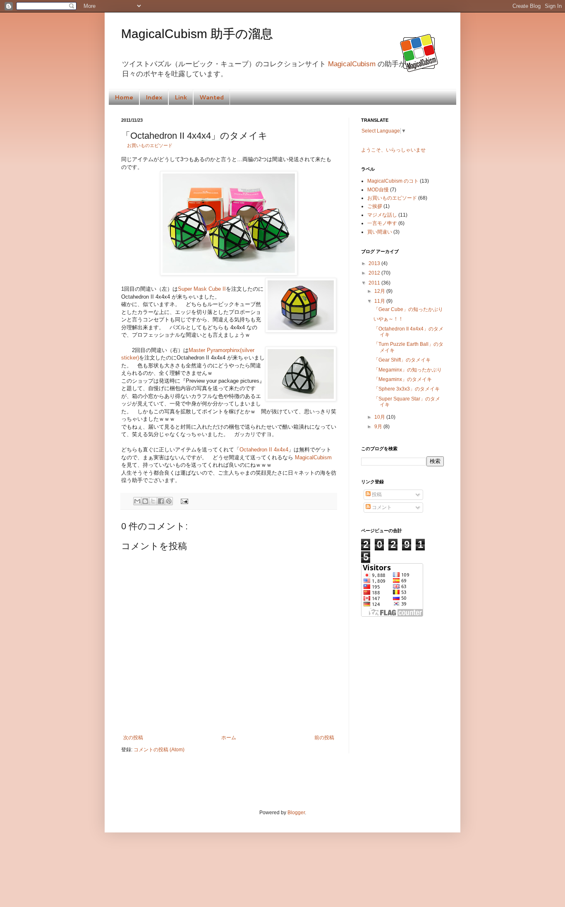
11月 (380, 301)
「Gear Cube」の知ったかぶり (408, 309)
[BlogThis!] (145, 501)
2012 (375, 273)
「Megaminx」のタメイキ (402, 379)
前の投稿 (324, 738)
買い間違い (379, 232)
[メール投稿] (183, 500)
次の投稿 (133, 738)
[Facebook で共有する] (161, 501)
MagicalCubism (352, 64)
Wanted (211, 97)
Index (154, 97)
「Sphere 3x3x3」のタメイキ (406, 389)
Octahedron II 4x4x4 (263, 449)
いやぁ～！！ (388, 319)
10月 (380, 417)
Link (181, 97)
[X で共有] (153, 501)
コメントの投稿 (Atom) (159, 750)
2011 (375, 283)
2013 (375, 263)
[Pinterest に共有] (169, 501)
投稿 (376, 494)
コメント (381, 507)
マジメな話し (382, 215)
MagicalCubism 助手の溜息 (197, 34)
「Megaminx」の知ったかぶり (407, 370)
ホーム (228, 738)
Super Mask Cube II (202, 289)
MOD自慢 (378, 190)
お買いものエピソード (149, 145)
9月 (378, 426)
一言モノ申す (382, 223)
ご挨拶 (374, 206)
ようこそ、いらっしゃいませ (393, 150)
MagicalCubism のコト (393, 181)
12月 (380, 291)
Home (124, 97)
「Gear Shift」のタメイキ (402, 360)
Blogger (296, 812)
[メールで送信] (137, 501)
